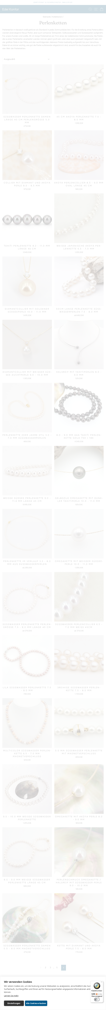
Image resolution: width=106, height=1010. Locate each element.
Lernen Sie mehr (11, 995)
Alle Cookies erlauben (36, 1003)
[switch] (97, 999)
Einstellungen (13, 1003)
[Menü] (101, 982)
